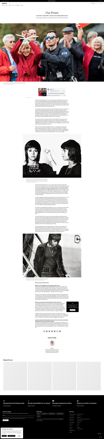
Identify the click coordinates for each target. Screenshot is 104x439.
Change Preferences (19, 435)
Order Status (44, 413)
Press (78, 425)
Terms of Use (79, 422)
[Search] (94, 3)
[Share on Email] (54, 331)
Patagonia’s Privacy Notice (22, 418)
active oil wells (48, 193)
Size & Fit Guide (51, 413)
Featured (3, 5)
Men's (7, 5)
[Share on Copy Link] (57, 331)
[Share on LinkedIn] (52, 331)
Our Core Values (71, 415)
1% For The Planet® (71, 422)
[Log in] (99, 3)
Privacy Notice (79, 417)
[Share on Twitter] (49, 331)
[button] (101, 437)
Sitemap (70, 432)
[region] (12, 433)
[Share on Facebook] (44, 331)
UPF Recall (78, 427)
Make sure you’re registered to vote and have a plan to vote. (47, 285)
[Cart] (101, 3)
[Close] (22, 429)
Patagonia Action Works (72, 414)
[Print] (60, 331)
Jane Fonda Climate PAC (51, 295)
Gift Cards (70, 427)
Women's (10, 5)
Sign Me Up (5, 420)
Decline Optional (11, 435)
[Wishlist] (98, 3)
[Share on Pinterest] (47, 331)
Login (38, 416)
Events (70, 425)
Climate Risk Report (79, 420)
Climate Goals (71, 420)
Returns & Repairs (60, 413)
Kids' (13, 5)
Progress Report (71, 417)
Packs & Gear (17, 5)
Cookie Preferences (40, 420)
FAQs (38, 413)
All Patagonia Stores (72, 430)
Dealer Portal (79, 415)
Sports (22, 5)
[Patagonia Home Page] (4, 3)
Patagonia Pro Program (80, 414)
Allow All (4, 435)
